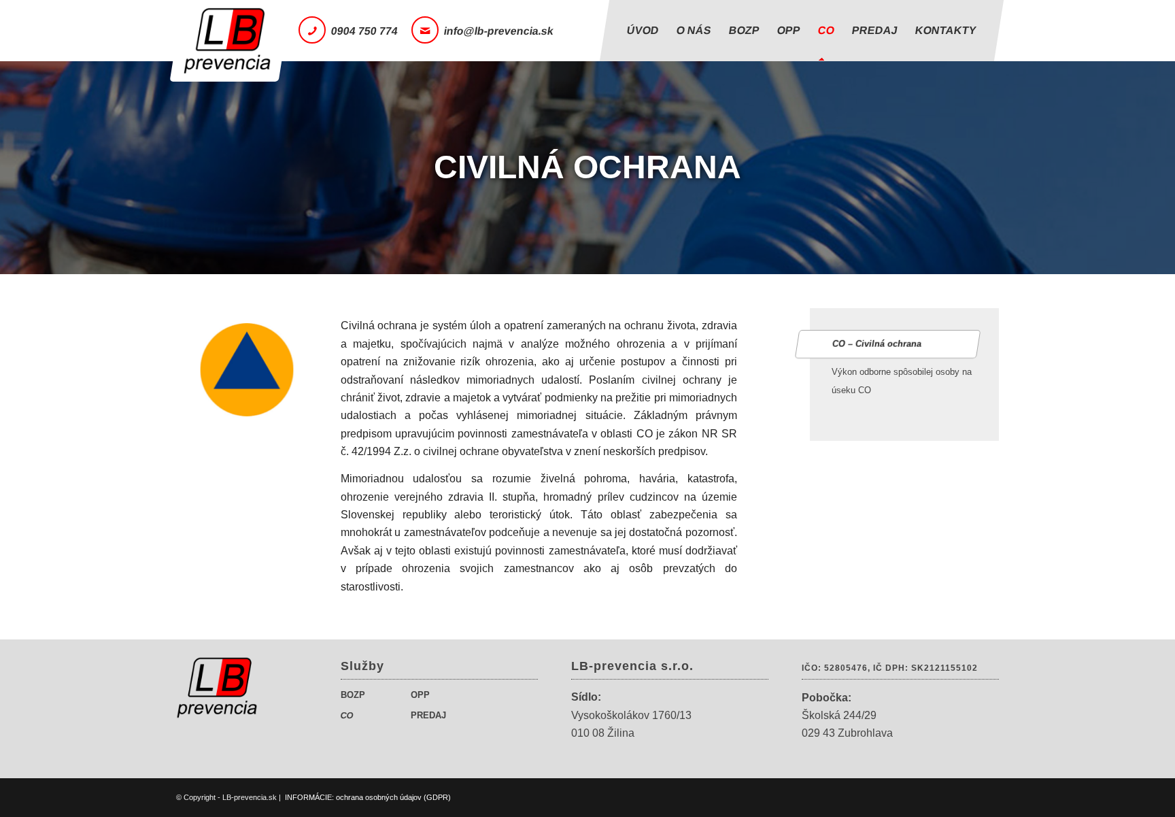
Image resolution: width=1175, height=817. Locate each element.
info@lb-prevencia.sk (499, 31)
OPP (420, 695)
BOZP (353, 695)
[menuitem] (642, 30)
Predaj (428, 715)
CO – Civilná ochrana (877, 344)
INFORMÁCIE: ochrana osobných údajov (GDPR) (368, 797)
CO (347, 715)
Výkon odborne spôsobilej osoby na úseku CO (902, 381)
